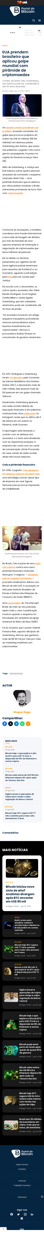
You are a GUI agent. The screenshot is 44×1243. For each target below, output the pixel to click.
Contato (22, 1169)
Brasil (5, 45)
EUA (10, 276)
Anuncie (22, 1181)
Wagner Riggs (22, 712)
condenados (16, 377)
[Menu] (39, 21)
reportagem (14, 603)
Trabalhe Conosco (22, 1185)
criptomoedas (15, 193)
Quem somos (22, 1164)
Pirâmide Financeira (16, 674)
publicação (30, 413)
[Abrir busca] (33, 21)
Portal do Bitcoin (22, 11)
